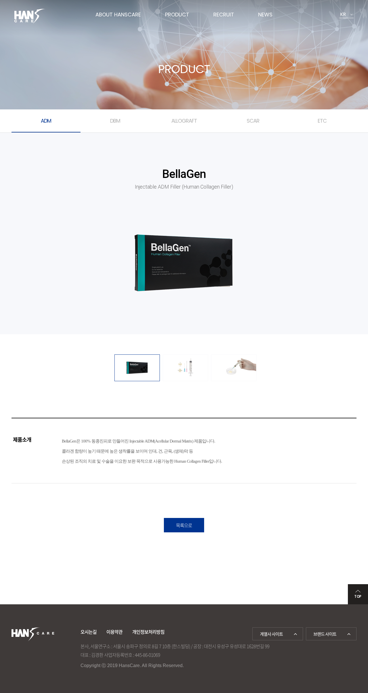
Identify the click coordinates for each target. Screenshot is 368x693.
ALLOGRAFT (184, 120)
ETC (322, 120)
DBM (115, 120)
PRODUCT (177, 14)
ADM (46, 120)
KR (343, 14)
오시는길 (88, 631)
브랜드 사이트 (324, 634)
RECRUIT (223, 14)
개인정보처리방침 (148, 631)
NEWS (265, 14)
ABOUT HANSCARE (118, 14)
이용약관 (114, 631)
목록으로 (184, 525)
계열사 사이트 (271, 634)
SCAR (253, 120)
